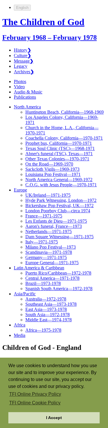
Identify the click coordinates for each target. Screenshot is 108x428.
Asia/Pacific (25, 293)
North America (27, 106)
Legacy (20, 66)
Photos (20, 81)
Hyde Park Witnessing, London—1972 (60, 200)
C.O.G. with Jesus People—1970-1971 (61, 184)
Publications (25, 97)
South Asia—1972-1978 (47, 314)
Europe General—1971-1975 (52, 262)
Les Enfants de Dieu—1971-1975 (56, 221)
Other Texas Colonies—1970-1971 (57, 158)
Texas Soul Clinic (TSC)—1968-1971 (60, 148)
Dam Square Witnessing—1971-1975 (59, 236)
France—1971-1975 (43, 215)
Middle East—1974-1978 (48, 319)
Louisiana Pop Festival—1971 (53, 174)
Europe (20, 189)
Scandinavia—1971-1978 (48, 252)
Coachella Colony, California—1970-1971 (64, 138)
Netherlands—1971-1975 (48, 231)
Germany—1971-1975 (46, 257)
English (22, 7)
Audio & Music (28, 91)
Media (19, 335)
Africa (19, 324)
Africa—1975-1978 (43, 330)
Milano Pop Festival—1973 (50, 247)
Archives (24, 71)
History (22, 50)
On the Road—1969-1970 (49, 164)
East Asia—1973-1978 (46, 309)
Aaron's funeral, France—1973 (53, 226)
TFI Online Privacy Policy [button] (35, 394)
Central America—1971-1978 (52, 278)
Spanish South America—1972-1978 (58, 288)
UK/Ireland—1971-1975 (48, 195)
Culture (22, 55)
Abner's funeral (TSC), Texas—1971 (59, 153)
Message (23, 61)
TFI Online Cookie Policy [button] (34, 402)
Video (19, 86)
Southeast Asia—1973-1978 (51, 304)
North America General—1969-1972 (58, 179)
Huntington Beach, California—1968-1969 (64, 112)
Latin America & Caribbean (39, 267)
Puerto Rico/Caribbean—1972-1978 (58, 273)
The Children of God (43, 22)
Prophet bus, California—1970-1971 (58, 143)
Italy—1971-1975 (41, 241)
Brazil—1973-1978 (43, 283)
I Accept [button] (54, 417)
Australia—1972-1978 (45, 298)
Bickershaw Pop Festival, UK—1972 (59, 205)
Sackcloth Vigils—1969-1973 (52, 169)
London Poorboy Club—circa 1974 (57, 210)
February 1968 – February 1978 (49, 37)
